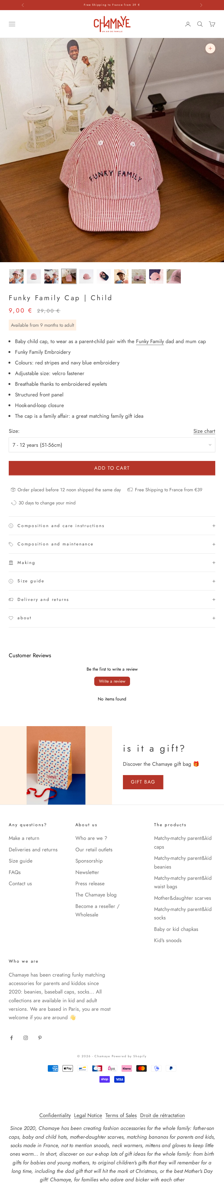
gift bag (143, 781)
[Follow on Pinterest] (40, 1038)
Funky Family (150, 341)
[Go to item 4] (68, 276)
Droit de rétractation (162, 1115)
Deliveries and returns (33, 849)
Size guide (21, 860)
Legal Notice (88, 1115)
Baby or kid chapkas (176, 929)
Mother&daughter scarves (182, 898)
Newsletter (87, 872)
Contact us (20, 883)
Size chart (204, 431)
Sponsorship (89, 860)
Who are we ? (91, 838)
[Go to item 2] (34, 276)
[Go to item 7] (121, 276)
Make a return (24, 838)
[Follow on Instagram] (25, 1038)
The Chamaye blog (96, 894)
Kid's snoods (168, 940)
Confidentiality (55, 1115)
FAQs (15, 872)
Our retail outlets (94, 849)
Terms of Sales (121, 1115)
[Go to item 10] (173, 276)
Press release (90, 883)
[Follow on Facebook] (11, 1038)
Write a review (112, 681)
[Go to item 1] (16, 276)
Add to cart (112, 468)
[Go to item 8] (138, 276)
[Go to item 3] (51, 276)
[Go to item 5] (86, 276)
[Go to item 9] (156, 276)
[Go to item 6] (103, 276)
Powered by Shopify (129, 1056)
